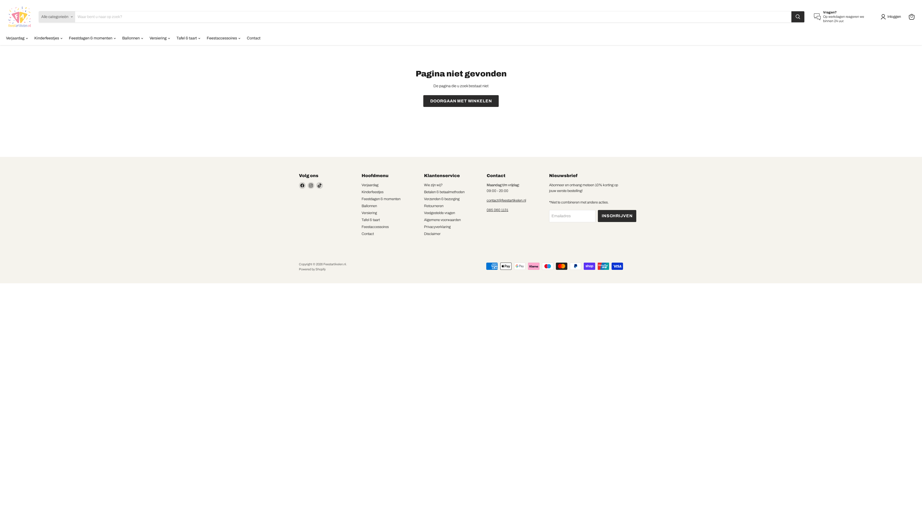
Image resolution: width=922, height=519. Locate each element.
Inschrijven (617, 216)
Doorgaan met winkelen (461, 101)
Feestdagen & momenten (91, 38)
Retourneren (433, 206)
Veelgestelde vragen (439, 213)
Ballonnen (131, 38)
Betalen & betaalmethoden (444, 192)
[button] (892, 17)
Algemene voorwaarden (442, 220)
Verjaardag (15, 38)
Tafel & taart (187, 38)
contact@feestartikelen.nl (506, 200)
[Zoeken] (797, 16)
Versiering (158, 38)
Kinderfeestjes (47, 38)
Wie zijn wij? (433, 185)
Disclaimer (432, 234)
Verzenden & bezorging (442, 199)
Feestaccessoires (222, 38)
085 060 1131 (497, 210)
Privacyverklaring (437, 227)
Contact (254, 38)
